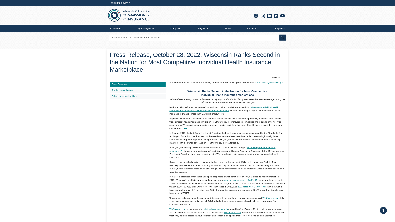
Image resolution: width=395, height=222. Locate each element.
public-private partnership (215, 209)
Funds (228, 28)
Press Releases (119, 84)
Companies (176, 28)
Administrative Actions (122, 90)
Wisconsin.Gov (119, 3)
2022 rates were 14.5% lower (252, 186)
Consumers (116, 28)
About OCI (252, 28)
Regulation (203, 28)
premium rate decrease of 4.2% (238, 180)
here (185, 128)
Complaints (279, 28)
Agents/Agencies (146, 28)
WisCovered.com (270, 198)
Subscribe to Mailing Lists (124, 96)
